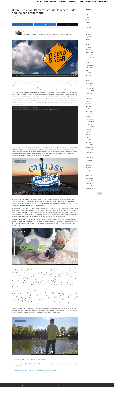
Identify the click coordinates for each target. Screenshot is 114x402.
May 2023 (88, 137)
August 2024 (89, 98)
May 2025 (88, 75)
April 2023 (88, 139)
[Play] (14, 75)
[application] (45, 58)
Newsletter (91, 2)
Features (63, 2)
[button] (45, 58)
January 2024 (89, 116)
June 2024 (88, 103)
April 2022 (88, 170)
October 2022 (89, 155)
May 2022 (88, 168)
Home (39, 2)
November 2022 (90, 152)
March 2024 (89, 111)
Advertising (103, 2)
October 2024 (89, 93)
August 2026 (89, 37)
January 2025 (89, 85)
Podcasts (73, 2)
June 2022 (88, 165)
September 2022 (90, 157)
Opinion (53, 2)
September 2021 (90, 188)
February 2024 (89, 114)
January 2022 (89, 178)
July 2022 (88, 162)
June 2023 (88, 134)
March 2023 (89, 142)
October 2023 (89, 124)
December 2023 (90, 119)
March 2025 (89, 80)
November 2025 (90, 60)
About (81, 2)
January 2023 (89, 147)
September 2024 (90, 96)
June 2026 (88, 42)
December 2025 (90, 57)
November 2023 (90, 121)
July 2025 (88, 70)
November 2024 (90, 91)
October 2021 (89, 186)
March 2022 (89, 173)
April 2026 (88, 47)
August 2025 (89, 67)
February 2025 (89, 83)
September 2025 (90, 65)
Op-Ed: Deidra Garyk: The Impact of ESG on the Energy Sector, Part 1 (30, 359)
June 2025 (88, 73)
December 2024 (90, 88)
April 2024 (88, 109)
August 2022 (89, 160)
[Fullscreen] (76, 75)
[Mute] (73, 75)
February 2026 (89, 52)
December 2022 (90, 150)
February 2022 (89, 175)
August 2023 (89, 129)
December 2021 (90, 180)
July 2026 (88, 39)
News (46, 2)
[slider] (44, 75)
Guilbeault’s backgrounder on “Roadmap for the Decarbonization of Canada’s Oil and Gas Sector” (37, 370)
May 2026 (88, 44)
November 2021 (90, 183)
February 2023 (89, 145)
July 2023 (88, 132)
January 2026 (89, 55)
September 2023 (90, 126)
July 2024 (88, 101)
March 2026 (89, 49)
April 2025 (88, 78)
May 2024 (88, 106)
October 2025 (89, 62)
